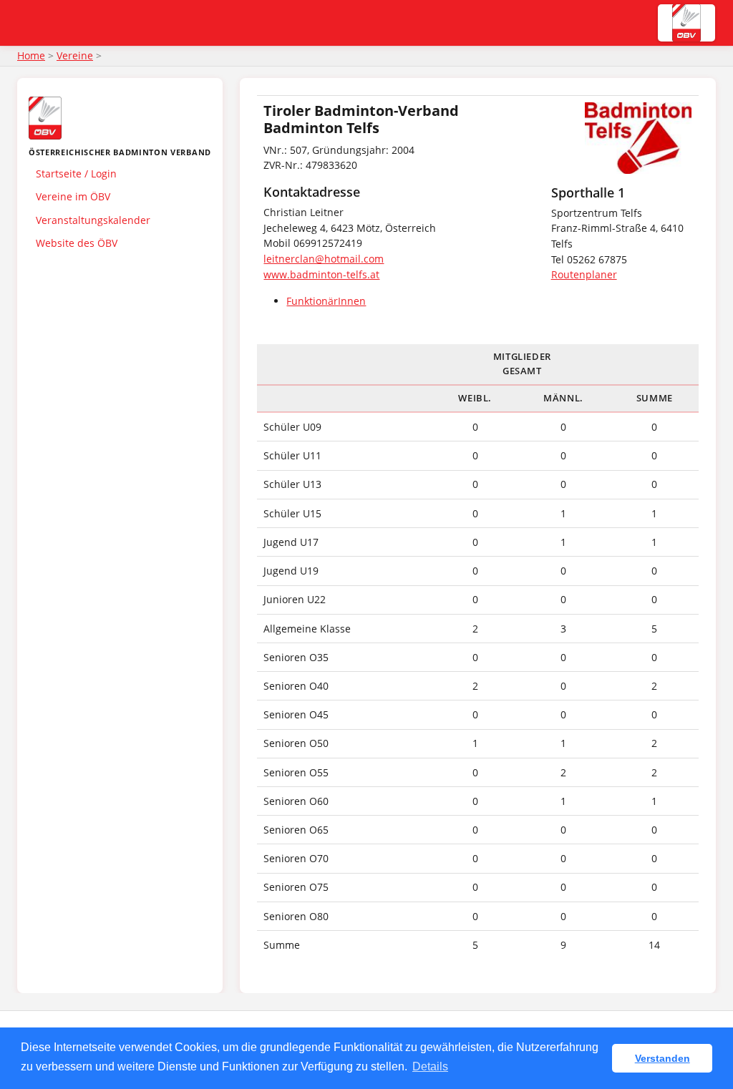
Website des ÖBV (76, 243)
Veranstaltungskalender (93, 220)
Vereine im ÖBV (73, 196)
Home (31, 55)
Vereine (75, 55)
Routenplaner (584, 274)
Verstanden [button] (662, 1058)
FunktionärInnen (326, 301)
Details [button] (430, 1066)
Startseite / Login (76, 173)
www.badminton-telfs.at (321, 274)
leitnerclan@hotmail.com (323, 258)
